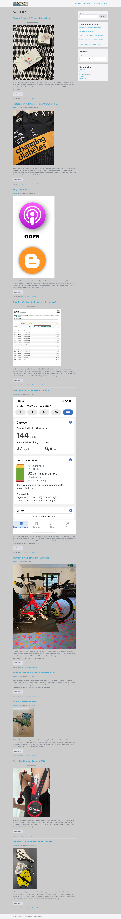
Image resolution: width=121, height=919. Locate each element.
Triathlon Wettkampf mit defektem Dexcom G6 (34, 302)
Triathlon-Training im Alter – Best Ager (31, 558)
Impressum (87, 3)
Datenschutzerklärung (100, 3)
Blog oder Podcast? (22, 189)
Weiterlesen (18, 94)
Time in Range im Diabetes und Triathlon (32, 390)
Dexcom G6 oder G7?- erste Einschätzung (32, 18)
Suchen (81, 13)
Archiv (81, 56)
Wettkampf (40, 384)
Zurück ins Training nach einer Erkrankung (91, 35)
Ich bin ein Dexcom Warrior (25, 702)
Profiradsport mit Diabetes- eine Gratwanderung (35, 104)
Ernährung (82, 72)
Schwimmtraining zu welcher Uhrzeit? (90, 44)
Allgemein (23, 98)
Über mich (78, 3)
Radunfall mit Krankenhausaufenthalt (90, 27)
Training (39, 184)
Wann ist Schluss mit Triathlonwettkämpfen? (34, 673)
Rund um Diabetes (31, 98)
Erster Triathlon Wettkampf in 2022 (29, 761)
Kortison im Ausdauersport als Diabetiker (91, 40)
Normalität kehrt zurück (86, 31)
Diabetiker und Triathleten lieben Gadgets (32, 841)
